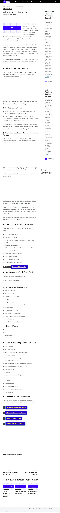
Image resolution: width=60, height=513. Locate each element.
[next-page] (6, 500)
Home (12, 1)
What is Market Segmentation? (32, 492)
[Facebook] (4, 18)
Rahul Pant (6, 14)
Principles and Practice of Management (14, 454)
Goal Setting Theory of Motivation (10, 473)
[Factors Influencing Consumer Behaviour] (8, 486)
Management (9, 6)
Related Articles (11, 479)
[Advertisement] (20, 90)
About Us (17, 1)
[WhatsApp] (14, 18)
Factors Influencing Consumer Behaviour (6, 494)
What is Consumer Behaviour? (20, 492)
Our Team (35, 508)
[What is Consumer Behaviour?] (20, 486)
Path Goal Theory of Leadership (31, 473)
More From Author (28, 479)
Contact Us (36, 1)
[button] (55, 1)
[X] (7, 18)
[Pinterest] (11, 18)
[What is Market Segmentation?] (33, 486)
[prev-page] (4, 500)
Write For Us (30, 1)
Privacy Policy (43, 1)
